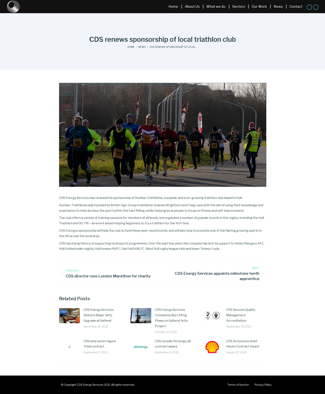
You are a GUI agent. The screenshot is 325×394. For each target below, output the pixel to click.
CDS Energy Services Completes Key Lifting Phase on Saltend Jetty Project (171, 318)
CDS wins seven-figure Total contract (100, 343)
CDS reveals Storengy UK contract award (173, 343)
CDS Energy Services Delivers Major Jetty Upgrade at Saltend (99, 315)
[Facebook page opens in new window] (315, 7)
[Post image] (69, 315)
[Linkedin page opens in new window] (309, 7)
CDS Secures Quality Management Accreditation (240, 315)
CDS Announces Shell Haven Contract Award (242, 343)
